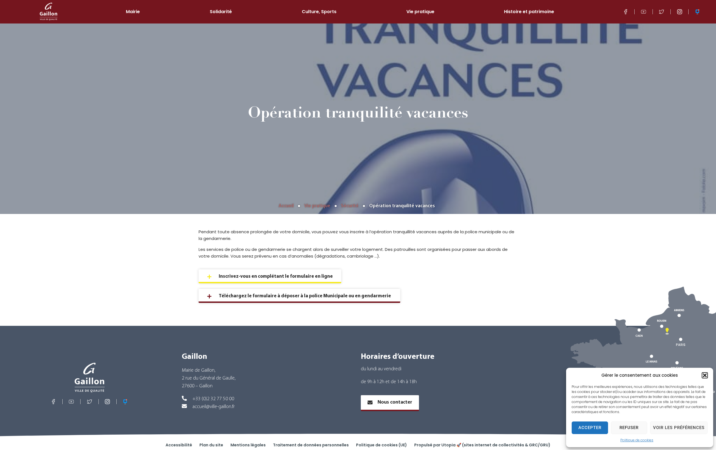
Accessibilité (179, 445)
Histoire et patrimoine (529, 12)
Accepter (589, 427)
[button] (705, 375)
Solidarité (221, 12)
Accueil (286, 206)
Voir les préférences (679, 427)
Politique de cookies (636, 440)
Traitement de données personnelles (311, 445)
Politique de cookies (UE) (381, 445)
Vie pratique (420, 12)
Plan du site (211, 445)
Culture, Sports (319, 12)
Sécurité (350, 206)
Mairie (133, 12)
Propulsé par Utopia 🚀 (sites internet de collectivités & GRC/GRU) (482, 445)
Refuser (629, 427)
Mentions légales (248, 445)
